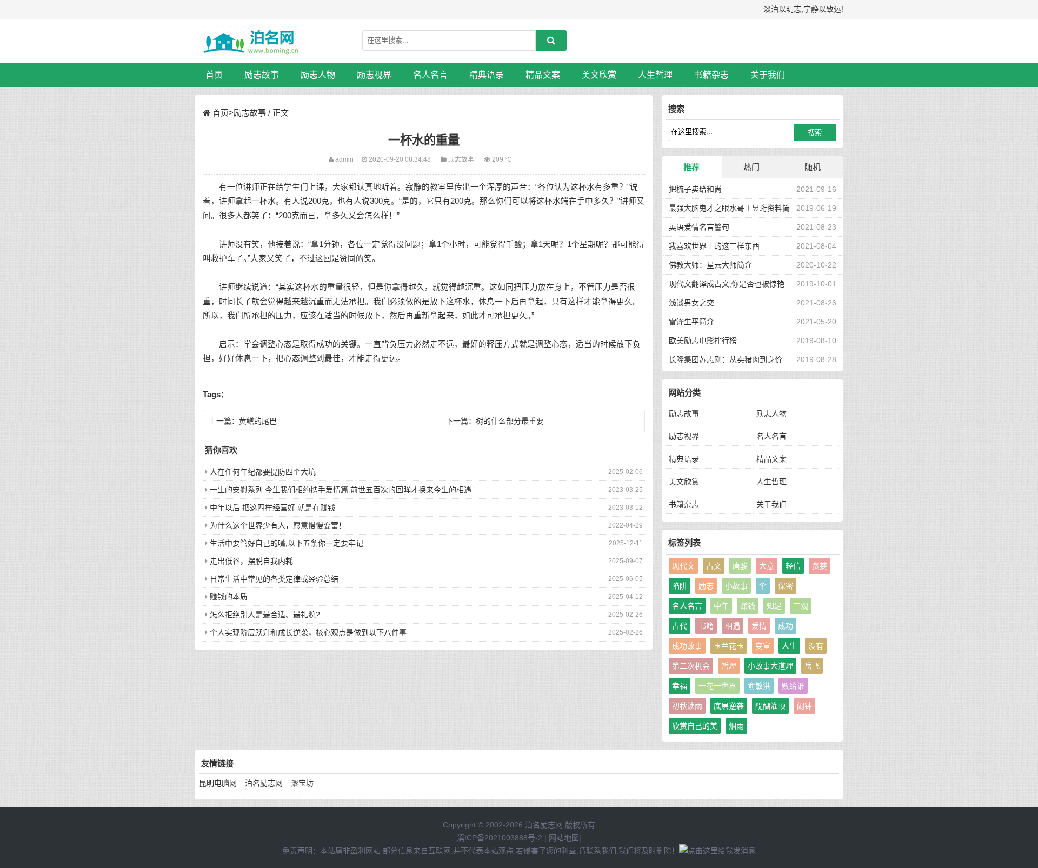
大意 (766, 566)
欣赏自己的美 (694, 726)
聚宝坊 (302, 783)
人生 (789, 646)
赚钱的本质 (229, 596)
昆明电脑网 (218, 783)
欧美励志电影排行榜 (703, 340)
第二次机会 (691, 666)
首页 (214, 74)
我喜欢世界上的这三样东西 (714, 246)
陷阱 (679, 586)
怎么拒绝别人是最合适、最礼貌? (265, 614)
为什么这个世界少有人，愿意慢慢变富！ (278, 525)
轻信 (793, 566)
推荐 (691, 167)
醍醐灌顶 (770, 706)
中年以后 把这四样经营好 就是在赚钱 (272, 507)
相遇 (732, 626)
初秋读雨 (687, 706)
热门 (751, 166)
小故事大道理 (770, 666)
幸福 (679, 686)
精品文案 (542, 74)
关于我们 (767, 74)
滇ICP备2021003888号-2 (499, 837)
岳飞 (812, 666)
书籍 (706, 626)
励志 (706, 586)
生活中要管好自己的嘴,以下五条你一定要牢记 (286, 543)
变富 (762, 646)
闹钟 (804, 706)
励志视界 (374, 74)
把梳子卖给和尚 (695, 189)
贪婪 (819, 566)
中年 (721, 606)
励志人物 (318, 74)
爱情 (759, 626)
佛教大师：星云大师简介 (710, 265)
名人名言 (430, 74)
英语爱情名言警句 (699, 227)
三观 (800, 606)
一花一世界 (717, 686)
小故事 (736, 586)
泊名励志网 (264, 783)
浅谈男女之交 (691, 302)
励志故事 (261, 74)
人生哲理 (655, 74)
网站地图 (564, 837)
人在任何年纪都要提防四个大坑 (263, 472)
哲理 (728, 666)
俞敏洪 (759, 686)
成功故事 (687, 646)
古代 (679, 626)
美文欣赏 (599, 74)
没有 (815, 646)
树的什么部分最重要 (510, 421)
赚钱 (747, 606)
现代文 (683, 566)
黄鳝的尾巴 (258, 421)
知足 (774, 606)
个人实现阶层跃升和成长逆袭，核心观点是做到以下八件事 (308, 632)
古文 (713, 566)
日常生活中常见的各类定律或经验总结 (274, 579)
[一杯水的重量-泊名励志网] (251, 41)
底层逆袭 (729, 706)
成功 (785, 626)
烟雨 (736, 726)
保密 (785, 586)
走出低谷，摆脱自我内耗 (251, 561)
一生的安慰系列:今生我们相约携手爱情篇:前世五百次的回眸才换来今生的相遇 (340, 489)
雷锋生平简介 (691, 321)
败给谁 (793, 686)
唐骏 (740, 566)
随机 (812, 166)
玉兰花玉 (729, 646)
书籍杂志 (711, 74)
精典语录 (486, 74)
